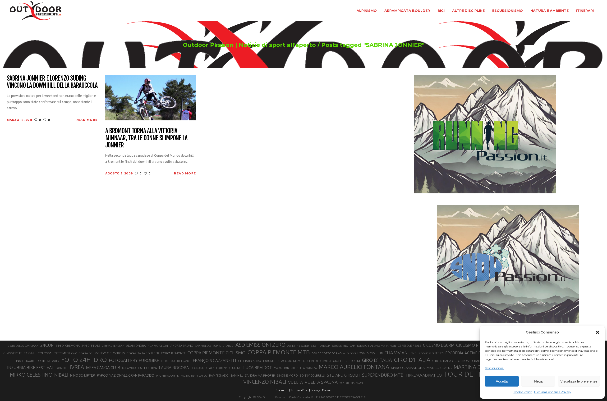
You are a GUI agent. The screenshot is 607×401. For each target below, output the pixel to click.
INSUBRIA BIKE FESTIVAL (30, 367)
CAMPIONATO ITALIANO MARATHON (373, 345)
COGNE (30, 353)
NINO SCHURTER (82, 375)
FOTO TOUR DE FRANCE (176, 361)
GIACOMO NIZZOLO (291, 360)
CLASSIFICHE (12, 353)
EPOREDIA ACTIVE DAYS (466, 353)
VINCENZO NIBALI (264, 382)
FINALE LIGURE (24, 360)
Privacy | (316, 390)
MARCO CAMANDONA (408, 368)
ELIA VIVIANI (397, 352)
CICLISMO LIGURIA (438, 345)
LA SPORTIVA (147, 368)
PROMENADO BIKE (167, 375)
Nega (538, 381)
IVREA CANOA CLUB (103, 367)
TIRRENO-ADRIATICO (423, 375)
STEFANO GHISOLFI (343, 375)
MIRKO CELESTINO (31, 375)
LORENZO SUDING (228, 367)
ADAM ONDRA (136, 345)
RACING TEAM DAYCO (193, 375)
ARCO (230, 345)
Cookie (326, 390)
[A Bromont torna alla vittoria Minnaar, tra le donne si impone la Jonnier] (150, 97)
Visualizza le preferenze (578, 381)
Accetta (502, 381)
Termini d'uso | (300, 390)
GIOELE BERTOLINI (346, 361)
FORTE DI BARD (48, 361)
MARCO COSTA (439, 368)
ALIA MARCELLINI (158, 345)
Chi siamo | (283, 390)
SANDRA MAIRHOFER (260, 375)
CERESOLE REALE (409, 345)
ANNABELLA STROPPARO (210, 345)
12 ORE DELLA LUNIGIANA (22, 345)
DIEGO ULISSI (375, 353)
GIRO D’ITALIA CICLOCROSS (451, 360)
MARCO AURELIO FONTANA (354, 367)
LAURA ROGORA (174, 367)
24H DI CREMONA (67, 345)
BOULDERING (339, 345)
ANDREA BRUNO (181, 345)
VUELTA (295, 382)
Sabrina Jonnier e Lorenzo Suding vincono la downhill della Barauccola (52, 82)
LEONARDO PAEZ (202, 367)
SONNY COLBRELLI (312, 375)
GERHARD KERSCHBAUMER (257, 361)
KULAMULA (129, 368)
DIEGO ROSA (356, 353)
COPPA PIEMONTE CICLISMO (216, 352)
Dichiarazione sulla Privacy (552, 392)
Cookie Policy (523, 392)
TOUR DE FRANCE (472, 374)
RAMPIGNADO (219, 375)
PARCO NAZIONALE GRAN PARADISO (125, 375)
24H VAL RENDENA (113, 345)
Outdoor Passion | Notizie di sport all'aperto (249, 45)
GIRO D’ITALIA (412, 360)
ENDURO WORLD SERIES (427, 353)
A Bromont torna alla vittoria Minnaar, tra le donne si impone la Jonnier (146, 138)
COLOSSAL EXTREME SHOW (57, 353)
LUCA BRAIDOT (257, 367)
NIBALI (61, 375)
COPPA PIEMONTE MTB (278, 352)
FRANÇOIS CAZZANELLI (214, 360)
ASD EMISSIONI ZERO (260, 345)
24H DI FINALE (91, 345)
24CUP (47, 345)
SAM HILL (236, 375)
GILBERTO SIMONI (319, 360)
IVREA (77, 367)
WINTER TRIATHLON (351, 382)
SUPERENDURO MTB (383, 375)
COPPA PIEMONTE (173, 353)
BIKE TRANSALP (320, 345)
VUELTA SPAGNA (321, 382)
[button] (597, 332)
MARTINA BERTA (473, 367)
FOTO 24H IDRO (84, 359)
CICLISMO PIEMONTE (476, 345)
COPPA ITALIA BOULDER (143, 353)
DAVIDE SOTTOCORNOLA (328, 353)
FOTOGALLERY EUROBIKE (134, 360)
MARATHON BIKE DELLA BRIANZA (295, 367)
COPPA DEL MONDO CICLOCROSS (101, 353)
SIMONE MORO (287, 375)
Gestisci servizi (494, 368)
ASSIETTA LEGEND (298, 345)
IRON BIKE (62, 368)
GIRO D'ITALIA (377, 360)
